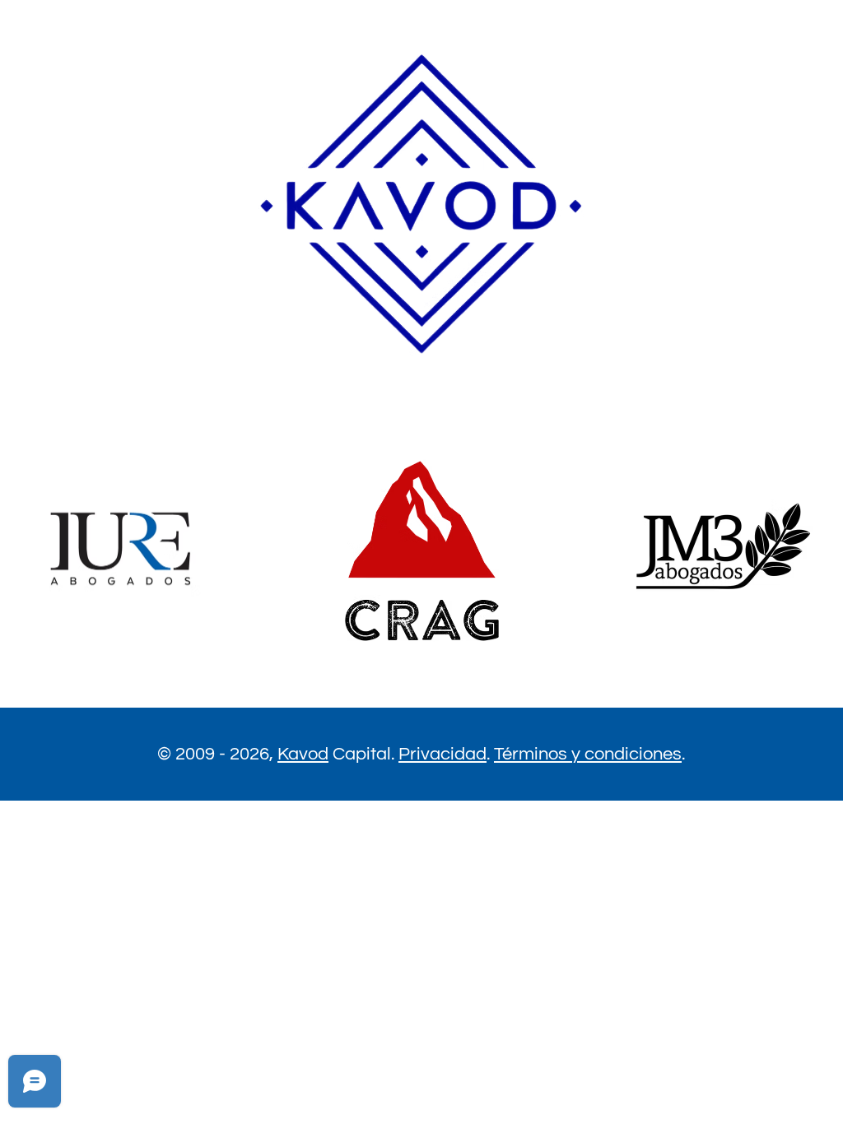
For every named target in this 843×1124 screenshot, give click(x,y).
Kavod (302, 754)
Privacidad (442, 754)
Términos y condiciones (588, 754)
